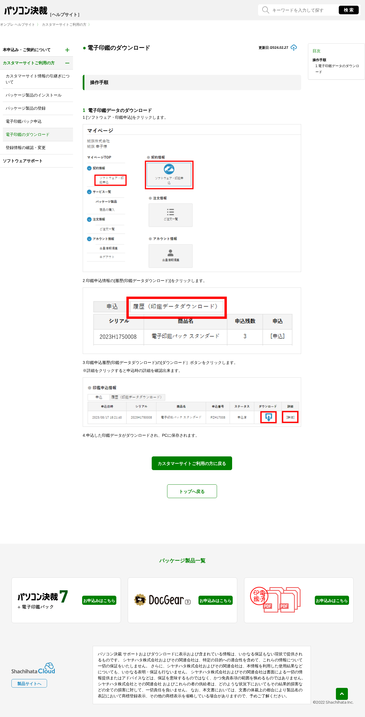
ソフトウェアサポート (23, 160)
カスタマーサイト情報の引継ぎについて (38, 79)
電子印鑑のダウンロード (28, 134)
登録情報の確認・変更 (26, 147)
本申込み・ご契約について (27, 49)
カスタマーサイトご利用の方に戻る (192, 463)
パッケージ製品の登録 (26, 108)
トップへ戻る (192, 491)
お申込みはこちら (99, 600)
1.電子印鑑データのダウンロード (337, 69)
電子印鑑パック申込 (24, 121)
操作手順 (319, 60)
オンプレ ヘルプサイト (17, 25)
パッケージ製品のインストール (34, 95)
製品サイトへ (29, 683)
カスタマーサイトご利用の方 (64, 25)
